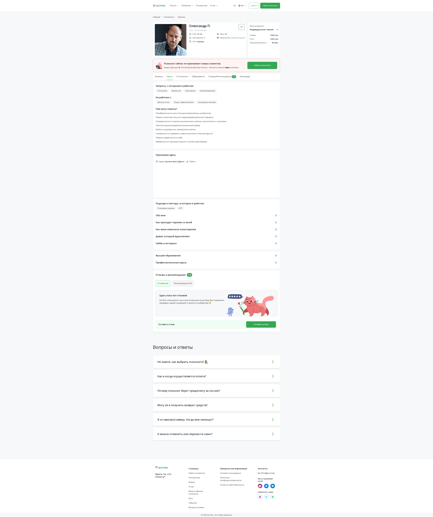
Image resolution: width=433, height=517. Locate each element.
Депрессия (176, 91)
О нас (191, 487)
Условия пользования (230, 473)
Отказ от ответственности (232, 485)
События (193, 503)
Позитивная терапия (166, 208)
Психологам (194, 478)
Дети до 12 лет (163, 102)
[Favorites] (234, 5)
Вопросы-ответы (196, 507)
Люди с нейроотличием (183, 102)
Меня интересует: (257, 26)
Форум (192, 482)
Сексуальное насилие (207, 102)
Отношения (162, 91)
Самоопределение (207, 91)
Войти (254, 6)
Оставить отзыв (261, 324)
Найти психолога (270, 6)
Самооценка (190, 91)
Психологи (169, 17)
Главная (156, 17)
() (163, 283)
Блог (191, 498)
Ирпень (181, 17)
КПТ (180, 208)
